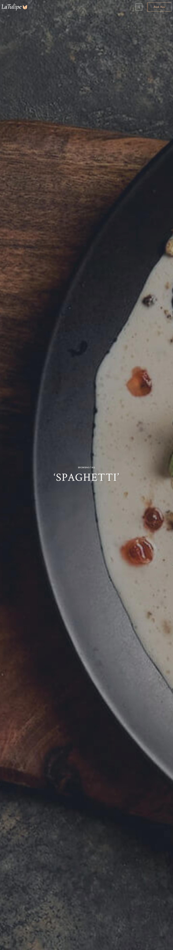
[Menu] (138, 7)
